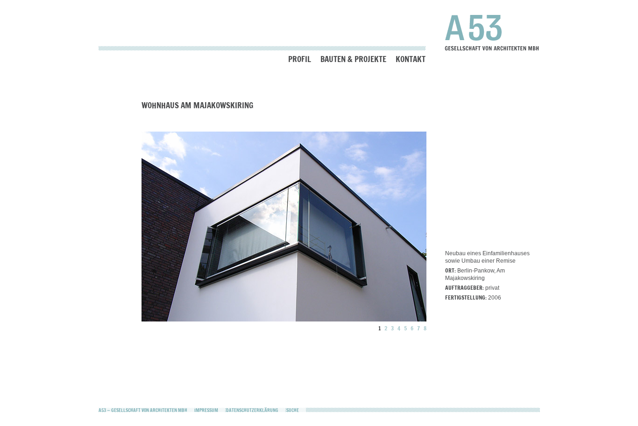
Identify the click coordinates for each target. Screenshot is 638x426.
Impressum (206, 410)
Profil (299, 59)
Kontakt (410, 59)
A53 (492, 32)
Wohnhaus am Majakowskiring (197, 105)
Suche (292, 410)
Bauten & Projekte (353, 59)
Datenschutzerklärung (252, 410)
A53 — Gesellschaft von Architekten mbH (143, 410)
